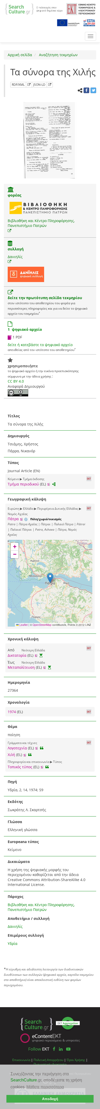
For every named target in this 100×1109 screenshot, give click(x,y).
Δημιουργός (18, 435)
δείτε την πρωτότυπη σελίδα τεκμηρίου (45, 297)
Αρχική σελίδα (20, 54)
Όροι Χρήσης (76, 1060)
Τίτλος (14, 415)
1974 (12, 711)
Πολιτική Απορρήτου (48, 1060)
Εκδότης (15, 801)
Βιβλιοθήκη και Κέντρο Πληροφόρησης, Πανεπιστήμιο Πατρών (41, 223)
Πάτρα (13, 518)
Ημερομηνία (19, 682)
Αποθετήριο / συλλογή (28, 918)
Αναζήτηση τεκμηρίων (58, 54)
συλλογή (16, 249)
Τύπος (13, 462)
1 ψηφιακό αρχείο (25, 329)
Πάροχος (15, 896)
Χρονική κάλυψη (23, 639)
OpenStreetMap (42, 625)
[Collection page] (10, 243)
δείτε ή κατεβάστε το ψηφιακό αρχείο (40, 344)
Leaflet (23, 625)
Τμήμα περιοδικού (23, 484)
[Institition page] (11, 190)
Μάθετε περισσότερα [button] (45, 1087)
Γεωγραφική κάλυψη (27, 499)
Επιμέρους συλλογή (26, 935)
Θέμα (12, 726)
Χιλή (11, 754)
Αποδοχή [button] (50, 1099)
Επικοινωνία (21, 1060)
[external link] (9, 230)
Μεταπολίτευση (21, 667)
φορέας (14, 195)
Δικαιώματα (19, 861)
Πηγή (12, 781)
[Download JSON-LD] (50, 85)
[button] (50, 578)
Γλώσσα (15, 821)
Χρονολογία (18, 702)
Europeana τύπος (23, 841)
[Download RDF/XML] (29, 85)
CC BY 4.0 (16, 381)
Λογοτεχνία (17, 748)
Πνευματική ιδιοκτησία (50, 1064)
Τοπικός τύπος (20, 766)
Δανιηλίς (15, 256)
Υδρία (12, 943)
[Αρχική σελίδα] (34, 8)
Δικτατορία (17, 655)
